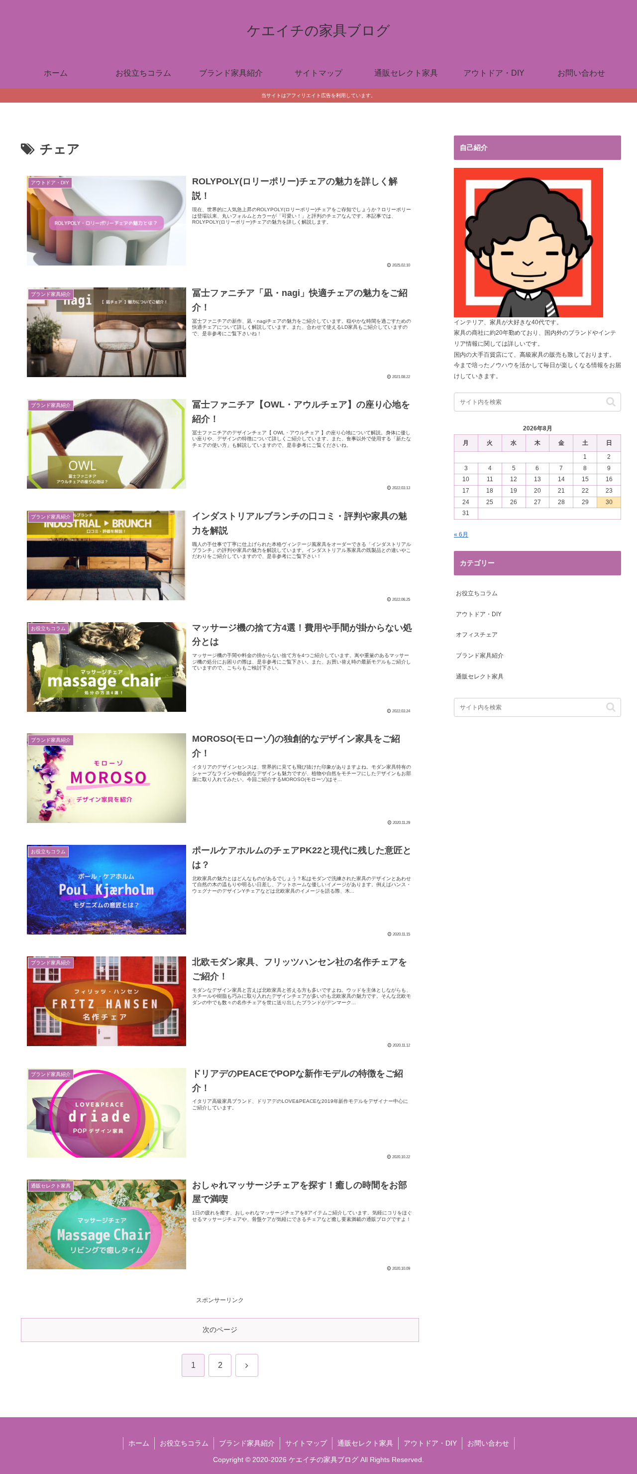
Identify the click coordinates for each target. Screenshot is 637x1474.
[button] (611, 401)
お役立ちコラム (184, 1443)
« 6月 (461, 534)
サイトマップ (306, 1443)
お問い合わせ (488, 1443)
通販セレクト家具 (365, 1443)
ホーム (138, 1443)
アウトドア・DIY (430, 1443)
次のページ (220, 1330)
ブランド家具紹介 (247, 1443)
